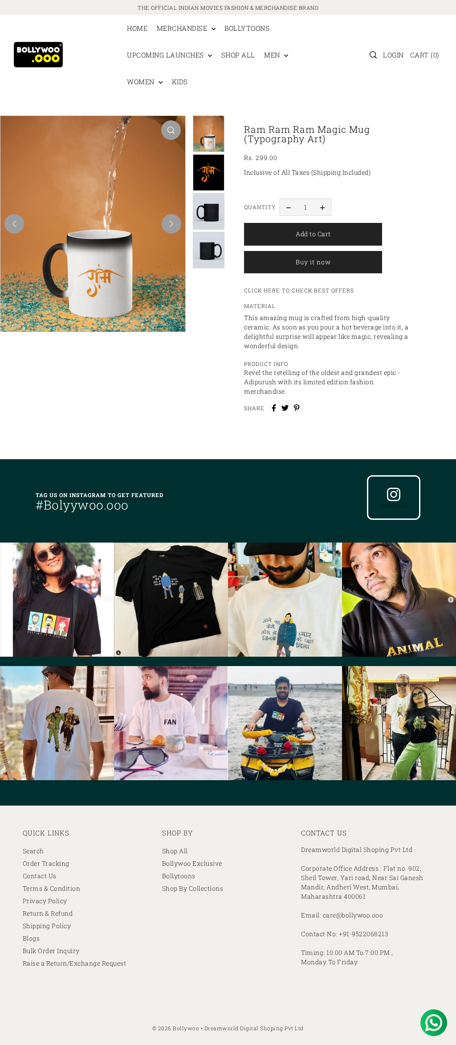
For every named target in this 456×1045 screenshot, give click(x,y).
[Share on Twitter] (285, 407)
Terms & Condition (52, 888)
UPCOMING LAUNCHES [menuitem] (166, 54)
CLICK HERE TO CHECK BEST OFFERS (299, 290)
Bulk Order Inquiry (51, 950)
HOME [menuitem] (137, 28)
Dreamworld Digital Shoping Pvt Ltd (254, 1028)
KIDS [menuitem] (180, 81)
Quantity (260, 206)
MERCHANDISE (183, 28)
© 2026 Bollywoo (176, 1028)
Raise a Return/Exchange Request (74, 963)
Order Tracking (46, 863)
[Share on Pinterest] (296, 407)
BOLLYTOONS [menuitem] (246, 28)
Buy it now (313, 262)
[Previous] (14, 224)
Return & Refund (48, 913)
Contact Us (40, 876)
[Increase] (322, 207)
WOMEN (141, 81)
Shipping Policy (47, 926)
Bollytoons (178, 876)
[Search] (373, 54)
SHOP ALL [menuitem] (238, 54)
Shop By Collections (193, 888)
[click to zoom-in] (171, 130)
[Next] (171, 224)
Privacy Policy (45, 901)
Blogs (31, 938)
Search (33, 851)
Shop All (175, 851)
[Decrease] (288, 207)
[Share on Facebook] (273, 407)
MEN (273, 54)
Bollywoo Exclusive (192, 863)
